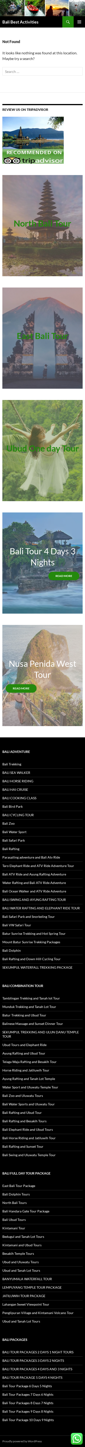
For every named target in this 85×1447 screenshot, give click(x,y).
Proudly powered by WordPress (22, 1441)
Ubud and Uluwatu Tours (20, 1262)
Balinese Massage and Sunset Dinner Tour (32, 1024)
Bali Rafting (10, 849)
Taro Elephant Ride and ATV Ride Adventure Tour (38, 866)
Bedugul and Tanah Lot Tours (23, 1237)
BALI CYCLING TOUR (18, 815)
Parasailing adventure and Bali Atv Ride (31, 857)
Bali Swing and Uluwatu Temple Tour (29, 1155)
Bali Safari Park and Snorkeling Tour (28, 917)
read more (63, 576)
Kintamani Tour (13, 1228)
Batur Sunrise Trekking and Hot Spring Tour (34, 933)
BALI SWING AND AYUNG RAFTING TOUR (34, 900)
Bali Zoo (8, 823)
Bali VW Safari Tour (16, 925)
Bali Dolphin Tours (16, 1194)
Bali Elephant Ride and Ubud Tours (27, 1129)
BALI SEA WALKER (16, 773)
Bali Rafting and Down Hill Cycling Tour (31, 959)
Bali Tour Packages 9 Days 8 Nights (27, 1411)
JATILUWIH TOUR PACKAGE (23, 1296)
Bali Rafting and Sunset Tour (22, 1146)
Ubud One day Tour (42, 448)
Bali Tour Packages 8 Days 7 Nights (27, 1403)
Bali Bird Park (12, 806)
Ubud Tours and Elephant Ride (24, 1045)
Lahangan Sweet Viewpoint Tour (25, 1304)
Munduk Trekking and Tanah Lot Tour (29, 1007)
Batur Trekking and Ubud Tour (24, 1015)
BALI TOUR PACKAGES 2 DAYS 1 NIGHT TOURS (37, 1352)
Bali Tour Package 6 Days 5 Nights (27, 1386)
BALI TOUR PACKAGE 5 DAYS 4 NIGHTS (32, 1377)
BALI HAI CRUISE (15, 789)
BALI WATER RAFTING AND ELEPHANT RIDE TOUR (41, 908)
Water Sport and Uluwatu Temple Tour (30, 1087)
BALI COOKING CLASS (19, 798)
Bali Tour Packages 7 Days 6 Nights (27, 1394)
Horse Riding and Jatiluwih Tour (25, 1070)
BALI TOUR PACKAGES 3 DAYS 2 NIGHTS (33, 1361)
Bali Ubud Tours (14, 1220)
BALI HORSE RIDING (17, 781)
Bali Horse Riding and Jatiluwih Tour (29, 1138)
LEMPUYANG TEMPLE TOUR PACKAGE (32, 1287)
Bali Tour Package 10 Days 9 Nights (28, 1420)
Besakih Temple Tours (18, 1253)
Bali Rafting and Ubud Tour (22, 1113)
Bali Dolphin (11, 950)
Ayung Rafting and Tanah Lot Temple (28, 1079)
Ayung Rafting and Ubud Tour (23, 1053)
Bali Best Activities (20, 21)
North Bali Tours (14, 1203)
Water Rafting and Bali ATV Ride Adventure (34, 883)
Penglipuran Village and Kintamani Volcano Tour (38, 1313)
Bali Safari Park (13, 840)
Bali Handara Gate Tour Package (25, 1211)
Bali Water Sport (14, 832)
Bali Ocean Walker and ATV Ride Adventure (34, 891)
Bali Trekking (11, 764)
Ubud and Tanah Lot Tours (21, 1270)
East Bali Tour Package (18, 1186)
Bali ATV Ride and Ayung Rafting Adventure (34, 874)
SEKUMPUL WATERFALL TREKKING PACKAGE (37, 967)
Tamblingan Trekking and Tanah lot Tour (31, 998)
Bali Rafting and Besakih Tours (24, 1121)
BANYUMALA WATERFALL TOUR (27, 1279)
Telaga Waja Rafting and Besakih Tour (29, 1062)
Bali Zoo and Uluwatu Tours (22, 1096)
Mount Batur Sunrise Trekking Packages (31, 942)
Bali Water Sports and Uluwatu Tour (28, 1104)
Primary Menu (79, 22)
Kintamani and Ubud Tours (22, 1245)
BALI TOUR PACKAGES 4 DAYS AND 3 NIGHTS (37, 1369)
